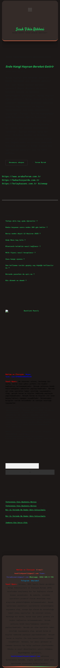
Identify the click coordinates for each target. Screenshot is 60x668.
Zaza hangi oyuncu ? (15, 259)
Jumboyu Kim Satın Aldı (17, 523)
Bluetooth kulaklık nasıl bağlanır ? (23, 246)
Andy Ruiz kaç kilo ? (16, 240)
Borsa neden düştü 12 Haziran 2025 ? (23, 234)
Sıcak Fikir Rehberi (30, 29)
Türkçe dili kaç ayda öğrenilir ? (22, 221)
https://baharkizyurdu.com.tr (20, 180)
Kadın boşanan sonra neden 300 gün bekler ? (27, 227)
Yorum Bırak (40, 162)
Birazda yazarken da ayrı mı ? (20, 274)
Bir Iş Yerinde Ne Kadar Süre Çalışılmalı (26, 510)
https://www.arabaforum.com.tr (21, 176)
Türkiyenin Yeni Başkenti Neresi (21, 502)
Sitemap (42, 183)
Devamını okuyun (18, 163)
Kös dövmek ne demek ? (16, 281)
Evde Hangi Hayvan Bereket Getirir (30, 66)
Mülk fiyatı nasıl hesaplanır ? (21, 253)
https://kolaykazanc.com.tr (19, 183)
